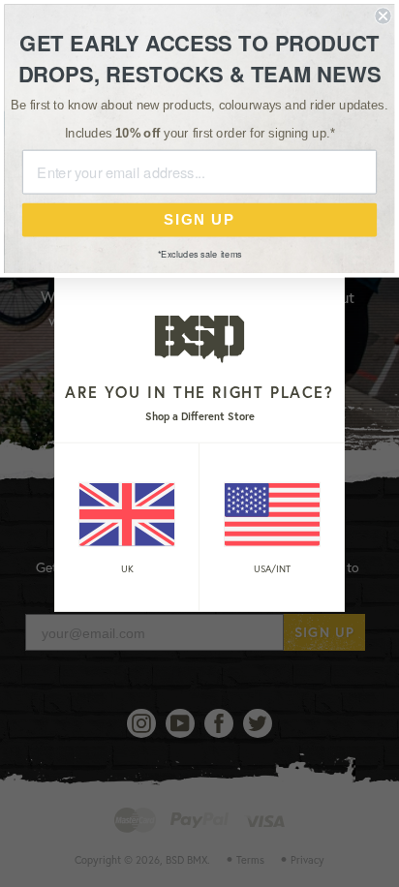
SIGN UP (199, 220)
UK (127, 568)
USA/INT (272, 568)
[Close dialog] (382, 15)
